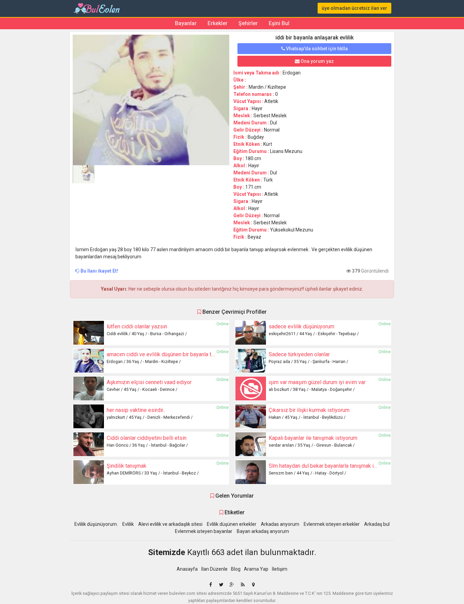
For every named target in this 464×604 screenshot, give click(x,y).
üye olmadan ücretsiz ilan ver (354, 8)
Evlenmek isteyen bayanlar (203, 531)
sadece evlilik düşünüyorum (301, 326)
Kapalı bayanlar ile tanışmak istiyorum (313, 438)
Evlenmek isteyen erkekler (332, 524)
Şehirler (248, 23)
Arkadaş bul (377, 524)
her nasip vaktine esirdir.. (136, 410)
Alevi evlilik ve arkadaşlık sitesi (170, 524)
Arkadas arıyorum (280, 524)
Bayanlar (186, 23)
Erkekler (218, 23)
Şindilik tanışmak (126, 466)
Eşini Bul (279, 23)
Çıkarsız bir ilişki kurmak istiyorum (309, 410)
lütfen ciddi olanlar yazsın (137, 326)
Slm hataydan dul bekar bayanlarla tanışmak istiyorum (331, 466)
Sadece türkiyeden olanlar (299, 354)
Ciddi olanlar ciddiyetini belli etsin (146, 438)
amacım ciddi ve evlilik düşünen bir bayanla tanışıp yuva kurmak (181, 354)
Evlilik (128, 524)
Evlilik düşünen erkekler (231, 524)
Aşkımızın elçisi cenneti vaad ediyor (149, 382)
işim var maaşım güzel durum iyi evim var (317, 382)
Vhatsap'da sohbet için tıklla (316, 48)
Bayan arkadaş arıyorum (263, 531)
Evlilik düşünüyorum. (96, 524)
